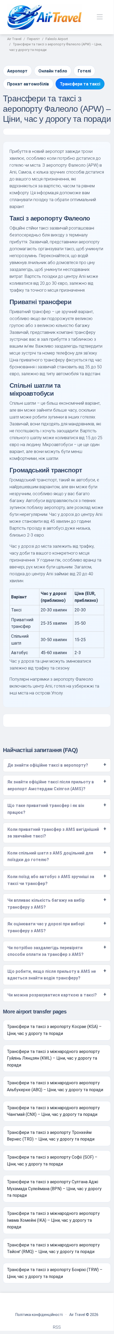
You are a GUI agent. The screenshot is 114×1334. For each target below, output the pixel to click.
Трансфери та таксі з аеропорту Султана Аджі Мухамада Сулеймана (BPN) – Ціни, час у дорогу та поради (54, 1188)
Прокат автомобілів (28, 84)
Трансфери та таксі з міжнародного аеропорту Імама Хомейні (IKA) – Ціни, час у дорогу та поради (53, 1220)
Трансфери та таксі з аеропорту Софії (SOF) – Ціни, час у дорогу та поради (52, 1161)
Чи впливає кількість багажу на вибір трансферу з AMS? (46, 904)
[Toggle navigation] (100, 17)
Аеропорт (17, 71)
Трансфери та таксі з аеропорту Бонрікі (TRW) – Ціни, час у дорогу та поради (54, 1273)
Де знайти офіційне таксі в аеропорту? (47, 765)
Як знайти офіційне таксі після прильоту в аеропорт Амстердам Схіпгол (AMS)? (50, 785)
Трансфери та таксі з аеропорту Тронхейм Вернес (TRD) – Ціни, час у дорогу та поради (50, 1136)
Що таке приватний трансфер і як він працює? (45, 809)
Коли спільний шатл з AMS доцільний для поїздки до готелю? (50, 856)
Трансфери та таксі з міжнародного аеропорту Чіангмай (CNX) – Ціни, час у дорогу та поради (53, 1111)
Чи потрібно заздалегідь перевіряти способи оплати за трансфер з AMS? (45, 951)
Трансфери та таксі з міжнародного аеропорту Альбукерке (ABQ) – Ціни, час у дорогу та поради (55, 1086)
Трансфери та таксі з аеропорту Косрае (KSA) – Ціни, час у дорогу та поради (54, 1030)
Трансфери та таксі (80, 84)
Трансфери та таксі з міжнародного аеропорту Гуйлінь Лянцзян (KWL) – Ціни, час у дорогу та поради (53, 1058)
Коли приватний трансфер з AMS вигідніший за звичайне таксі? (53, 833)
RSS (57, 1327)
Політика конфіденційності (39, 1315)
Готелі (84, 71)
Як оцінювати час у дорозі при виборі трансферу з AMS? (45, 927)
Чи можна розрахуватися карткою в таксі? (52, 995)
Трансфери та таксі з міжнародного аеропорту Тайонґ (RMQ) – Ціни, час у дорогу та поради (53, 1248)
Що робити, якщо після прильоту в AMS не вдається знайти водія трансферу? (51, 975)
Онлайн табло (52, 71)
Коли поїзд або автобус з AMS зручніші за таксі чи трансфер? (50, 880)
